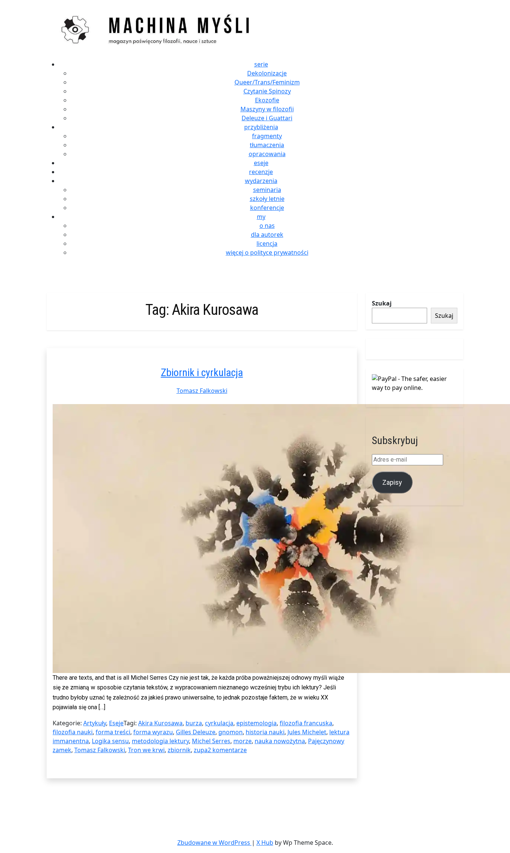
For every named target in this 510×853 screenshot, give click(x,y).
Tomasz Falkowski (202, 391)
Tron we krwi (146, 750)
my (261, 217)
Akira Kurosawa (160, 723)
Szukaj (382, 303)
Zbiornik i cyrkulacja (202, 372)
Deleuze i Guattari (267, 118)
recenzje (261, 172)
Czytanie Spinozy (267, 91)
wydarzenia (261, 181)
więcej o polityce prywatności (267, 252)
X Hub (264, 842)
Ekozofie (267, 100)
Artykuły (94, 723)
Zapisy (392, 482)
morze (242, 741)
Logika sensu (110, 741)
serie (261, 64)
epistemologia (256, 723)
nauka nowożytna (280, 741)
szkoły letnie (267, 199)
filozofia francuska (306, 723)
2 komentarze (227, 750)
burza (194, 723)
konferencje (267, 208)
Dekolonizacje (267, 73)
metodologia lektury (160, 741)
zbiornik (179, 750)
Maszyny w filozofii (267, 109)
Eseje (116, 723)
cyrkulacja (219, 723)
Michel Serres (211, 741)
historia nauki (265, 732)
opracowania (267, 154)
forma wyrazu (153, 732)
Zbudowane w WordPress (214, 842)
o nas (267, 225)
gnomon (230, 732)
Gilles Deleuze (195, 732)
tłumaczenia (267, 145)
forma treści (113, 732)
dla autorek (267, 234)
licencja (266, 243)
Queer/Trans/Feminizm (267, 82)
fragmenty (267, 136)
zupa (201, 750)
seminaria (267, 190)
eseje (261, 163)
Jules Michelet (306, 732)
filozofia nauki (73, 732)
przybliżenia (261, 127)
